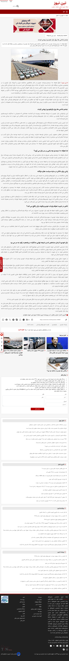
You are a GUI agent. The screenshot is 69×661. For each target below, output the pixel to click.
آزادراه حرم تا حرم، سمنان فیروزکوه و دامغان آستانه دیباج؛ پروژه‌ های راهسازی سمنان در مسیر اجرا (41, 527)
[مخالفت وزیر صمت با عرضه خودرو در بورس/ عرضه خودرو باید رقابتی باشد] (57, 343)
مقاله (24, 604)
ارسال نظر (37, 409)
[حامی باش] (2, 350)
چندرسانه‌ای (22, 602)
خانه (67, 15)
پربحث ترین (61, 552)
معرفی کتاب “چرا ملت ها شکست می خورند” (55, 446)
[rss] (67, 646)
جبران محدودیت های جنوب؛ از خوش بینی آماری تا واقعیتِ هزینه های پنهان (47, 453)
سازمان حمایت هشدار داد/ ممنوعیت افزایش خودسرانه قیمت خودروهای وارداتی (12, 353)
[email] (57, 646)
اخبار (57, 15)
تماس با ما (39, 599)
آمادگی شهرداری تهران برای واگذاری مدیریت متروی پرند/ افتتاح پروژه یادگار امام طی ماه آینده (42, 544)
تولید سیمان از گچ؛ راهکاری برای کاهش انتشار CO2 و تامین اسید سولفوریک (48, 457)
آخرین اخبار (61, 464)
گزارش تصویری (22, 611)
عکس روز (23, 616)
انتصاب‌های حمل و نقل (20, 618)
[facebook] (7, 320)
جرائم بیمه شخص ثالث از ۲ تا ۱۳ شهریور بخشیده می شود (50, 501)
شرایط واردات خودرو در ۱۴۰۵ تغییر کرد (55, 472)
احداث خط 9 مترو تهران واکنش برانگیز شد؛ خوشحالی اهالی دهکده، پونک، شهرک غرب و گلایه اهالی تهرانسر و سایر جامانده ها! (34, 530)
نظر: (43, 394)
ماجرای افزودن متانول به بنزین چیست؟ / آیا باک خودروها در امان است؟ (47, 486)
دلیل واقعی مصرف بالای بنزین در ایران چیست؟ (53, 468)
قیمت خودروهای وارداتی (42, 325)
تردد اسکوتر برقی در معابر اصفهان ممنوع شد (54, 577)
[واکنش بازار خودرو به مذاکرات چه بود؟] (57, 363)
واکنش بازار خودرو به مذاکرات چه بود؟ (56, 371)
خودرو (62, 15)
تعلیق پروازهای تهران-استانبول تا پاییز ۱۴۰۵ (54, 519)
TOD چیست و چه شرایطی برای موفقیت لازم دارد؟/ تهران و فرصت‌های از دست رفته (46, 439)
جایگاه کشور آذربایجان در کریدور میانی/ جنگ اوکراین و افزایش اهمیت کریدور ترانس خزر (45, 435)
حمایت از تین (39, 604)
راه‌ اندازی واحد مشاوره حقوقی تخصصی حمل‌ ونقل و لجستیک (51, 443)
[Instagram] (2, 339)
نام (65, 394)
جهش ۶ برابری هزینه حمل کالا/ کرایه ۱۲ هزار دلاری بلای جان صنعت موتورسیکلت (45, 497)
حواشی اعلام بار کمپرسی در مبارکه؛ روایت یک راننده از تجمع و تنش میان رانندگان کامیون (43, 560)
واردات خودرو (63, 325)
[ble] (17, 320)
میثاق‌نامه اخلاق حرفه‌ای (36, 609)
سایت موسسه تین (38, 614)
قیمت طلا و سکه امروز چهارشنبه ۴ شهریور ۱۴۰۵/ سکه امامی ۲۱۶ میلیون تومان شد (45, 523)
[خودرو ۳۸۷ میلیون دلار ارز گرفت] (34, 343)
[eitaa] (28, 320)
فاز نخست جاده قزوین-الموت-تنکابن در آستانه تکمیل (52, 512)
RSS (40, 607)
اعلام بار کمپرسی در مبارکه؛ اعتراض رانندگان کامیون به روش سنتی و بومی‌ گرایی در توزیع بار (42, 581)
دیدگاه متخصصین (21, 609)
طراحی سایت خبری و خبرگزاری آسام (9, 654)
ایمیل (65, 401)
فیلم (24, 613)
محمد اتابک (30, 325)
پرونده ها (22, 599)
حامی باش (22, 620)
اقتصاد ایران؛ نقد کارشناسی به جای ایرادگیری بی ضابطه (53, 450)
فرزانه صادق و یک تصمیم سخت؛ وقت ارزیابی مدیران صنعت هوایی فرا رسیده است (46, 428)
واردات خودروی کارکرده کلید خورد (57, 479)
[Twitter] (2, 346)
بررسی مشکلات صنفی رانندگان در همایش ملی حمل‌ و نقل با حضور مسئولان (47, 425)
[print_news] (32, 320)
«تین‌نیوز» (65, 599)
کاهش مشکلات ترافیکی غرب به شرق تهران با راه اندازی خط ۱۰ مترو (48, 541)
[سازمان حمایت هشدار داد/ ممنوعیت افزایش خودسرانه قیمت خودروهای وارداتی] (11, 343)
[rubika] (24, 320)
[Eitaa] (54, 646)
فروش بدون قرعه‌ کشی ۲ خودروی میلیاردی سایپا (53, 493)
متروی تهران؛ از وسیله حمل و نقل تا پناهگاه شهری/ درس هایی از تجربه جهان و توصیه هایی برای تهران (41, 432)
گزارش (23, 606)
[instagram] (64, 646)
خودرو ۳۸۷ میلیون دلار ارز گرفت (35, 351)
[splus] (67, 649)
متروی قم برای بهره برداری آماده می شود (55, 563)
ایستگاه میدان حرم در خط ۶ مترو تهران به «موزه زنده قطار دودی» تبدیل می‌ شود (45, 585)
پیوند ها (40, 611)
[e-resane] (4, 599)
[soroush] (20, 320)
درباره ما (40, 597)
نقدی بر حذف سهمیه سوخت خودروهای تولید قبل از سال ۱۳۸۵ (49, 516)
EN (11, 2)
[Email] (2, 335)
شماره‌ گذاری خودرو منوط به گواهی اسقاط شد (54, 490)
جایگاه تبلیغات (38, 602)
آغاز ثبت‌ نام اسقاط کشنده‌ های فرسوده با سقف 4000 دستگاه (50, 476)
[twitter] (10, 320)
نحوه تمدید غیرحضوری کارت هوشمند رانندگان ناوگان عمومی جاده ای (48, 537)
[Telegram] (2, 342)
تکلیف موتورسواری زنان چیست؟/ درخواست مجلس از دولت (50, 483)
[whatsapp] (3, 320)
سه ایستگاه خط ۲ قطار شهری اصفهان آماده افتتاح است (51, 534)
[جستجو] (18, 6)
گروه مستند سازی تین (37, 616)
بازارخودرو (54, 325)
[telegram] (13, 320)
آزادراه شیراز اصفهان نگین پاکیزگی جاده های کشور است (51, 570)
